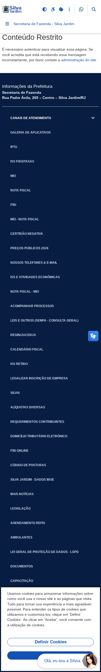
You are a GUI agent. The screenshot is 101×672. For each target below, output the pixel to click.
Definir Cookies (51, 641)
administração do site (78, 60)
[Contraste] (44, 9)
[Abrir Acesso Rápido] (69, 9)
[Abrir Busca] (94, 9)
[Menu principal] (7, 24)
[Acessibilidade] (53, 9)
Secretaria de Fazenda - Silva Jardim (43, 24)
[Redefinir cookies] (61, 9)
